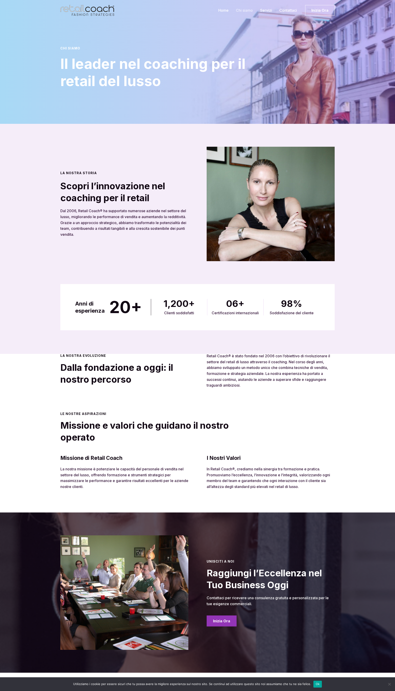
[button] (320, 10)
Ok (318, 684)
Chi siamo (244, 10)
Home (223, 10)
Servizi (266, 10)
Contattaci (288, 10)
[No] (389, 684)
